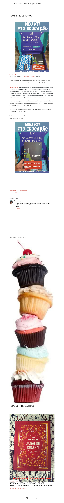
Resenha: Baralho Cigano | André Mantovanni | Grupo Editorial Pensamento (32, 484)
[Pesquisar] (53, 4)
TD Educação (32, 76)
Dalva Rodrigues (18, 201)
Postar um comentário (22, 488)
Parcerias (27, 4)
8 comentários (20, 408)
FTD (16, 192)
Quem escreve (36, 4)
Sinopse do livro (14, 87)
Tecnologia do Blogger (33, 498)
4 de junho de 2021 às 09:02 (30, 201)
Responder (17, 208)
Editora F (25, 76)
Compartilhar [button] (13, 190)
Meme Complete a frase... (23, 406)
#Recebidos (13, 74)
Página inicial (18, 4)
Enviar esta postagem (22, 190)
